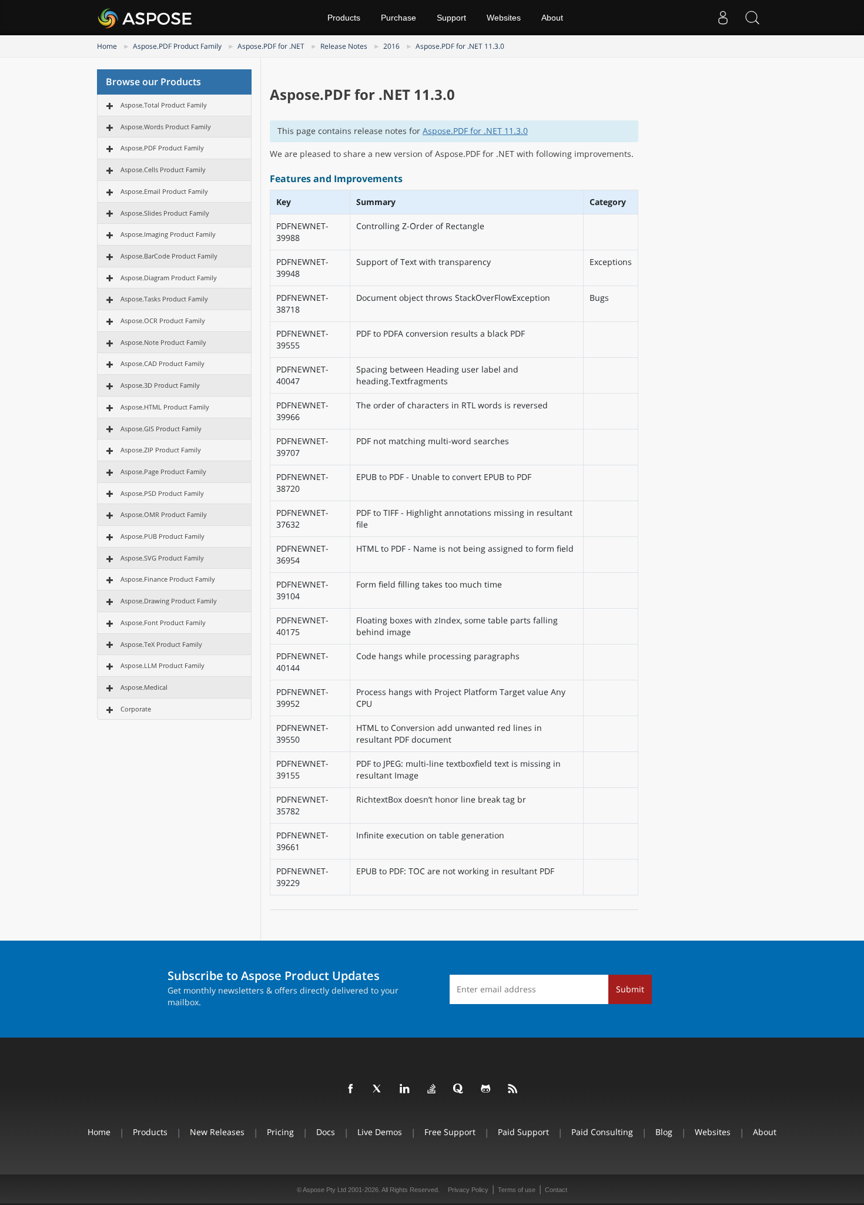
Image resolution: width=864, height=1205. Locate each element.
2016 (391, 46)
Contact (556, 1189)
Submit (630, 989)
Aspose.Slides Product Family (164, 213)
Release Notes (343, 46)
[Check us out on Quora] (459, 1089)
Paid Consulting (602, 1131)
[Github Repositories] (486, 1089)
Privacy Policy (468, 1189)
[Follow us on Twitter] (378, 1089)
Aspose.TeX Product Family (161, 644)
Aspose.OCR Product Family (162, 320)
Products (343, 17)
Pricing (280, 1131)
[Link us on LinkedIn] (405, 1089)
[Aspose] (145, 17)
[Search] (752, 17)
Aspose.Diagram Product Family (168, 277)
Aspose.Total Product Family (163, 104)
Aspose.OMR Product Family (163, 514)
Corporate (135, 708)
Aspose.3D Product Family (160, 385)
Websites (504, 17)
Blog (663, 1131)
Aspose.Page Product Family (163, 471)
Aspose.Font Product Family (163, 622)
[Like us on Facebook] (351, 1089)
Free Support (449, 1131)
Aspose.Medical (144, 687)
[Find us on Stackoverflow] (432, 1089)
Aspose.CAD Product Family (162, 363)
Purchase (398, 17)
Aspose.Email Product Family (164, 191)
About (552, 17)
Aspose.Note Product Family (163, 342)
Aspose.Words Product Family (165, 126)
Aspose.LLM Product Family (162, 665)
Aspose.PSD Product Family (162, 493)
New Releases (217, 1131)
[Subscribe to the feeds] (513, 1089)
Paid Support (523, 1131)
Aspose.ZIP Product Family (160, 449)
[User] (723, 17)
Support (451, 17)
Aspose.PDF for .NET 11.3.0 (460, 46)
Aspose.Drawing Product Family (168, 600)
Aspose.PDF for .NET (270, 46)
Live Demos (379, 1131)
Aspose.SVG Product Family (162, 557)
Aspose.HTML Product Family (164, 406)
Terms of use (516, 1189)
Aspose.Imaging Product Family (168, 234)
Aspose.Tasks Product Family (164, 298)
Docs (325, 1131)
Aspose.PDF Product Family (177, 46)
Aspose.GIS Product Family (161, 428)
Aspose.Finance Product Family (167, 579)
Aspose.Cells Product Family (163, 169)
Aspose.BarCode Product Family (168, 255)
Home (107, 46)
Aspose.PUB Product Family (162, 536)
